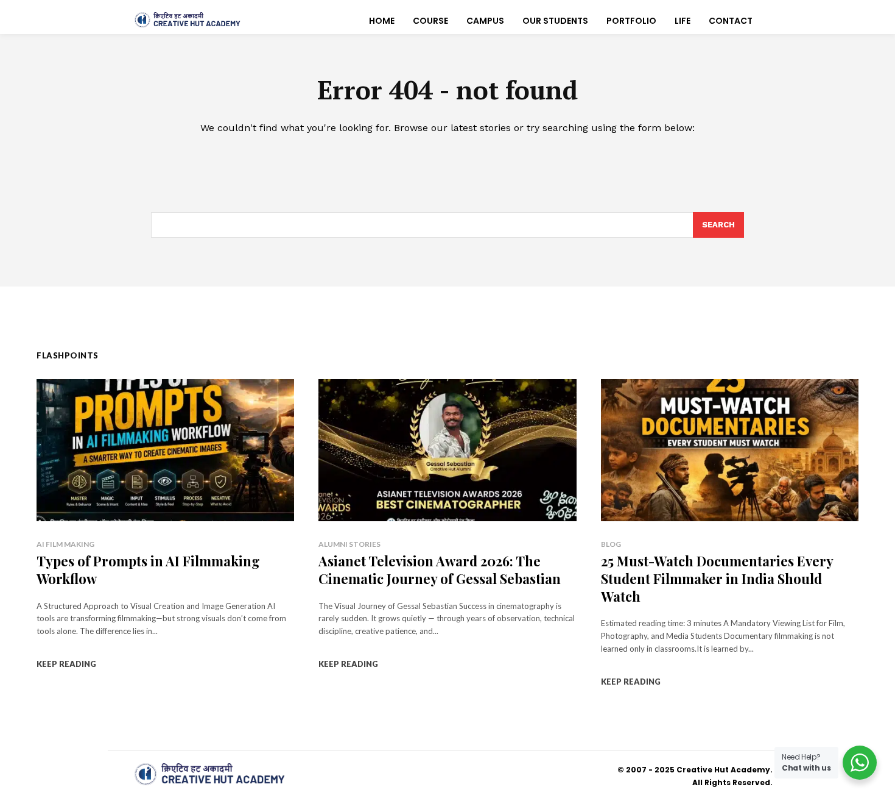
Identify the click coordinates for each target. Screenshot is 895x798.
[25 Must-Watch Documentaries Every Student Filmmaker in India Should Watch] (729, 450)
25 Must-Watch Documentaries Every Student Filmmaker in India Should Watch (717, 578)
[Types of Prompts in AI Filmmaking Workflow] (165, 450)
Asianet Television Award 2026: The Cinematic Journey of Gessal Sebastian (439, 570)
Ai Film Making (65, 544)
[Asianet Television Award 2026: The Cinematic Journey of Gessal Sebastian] (447, 450)
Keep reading (66, 664)
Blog (611, 544)
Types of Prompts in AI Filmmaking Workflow (148, 570)
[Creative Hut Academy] (187, 20)
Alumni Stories (349, 544)
